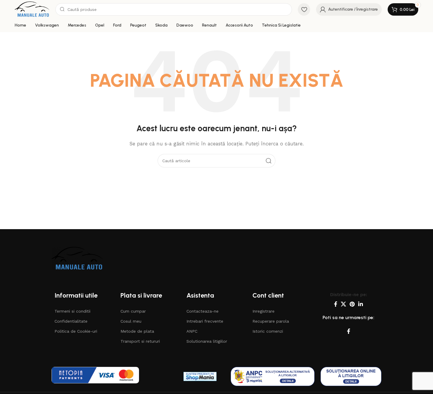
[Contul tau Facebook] (335, 304)
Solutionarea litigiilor (206, 341)
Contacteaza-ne (202, 311)
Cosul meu (130, 321)
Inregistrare (263, 311)
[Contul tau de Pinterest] (352, 304)
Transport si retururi (140, 341)
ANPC (191, 331)
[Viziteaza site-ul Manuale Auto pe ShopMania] (200, 376)
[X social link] (343, 304)
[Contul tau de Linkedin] (360, 304)
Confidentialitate (70, 321)
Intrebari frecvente (204, 321)
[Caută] (268, 161)
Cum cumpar (133, 311)
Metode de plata (137, 331)
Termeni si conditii (72, 311)
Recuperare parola (270, 321)
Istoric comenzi (267, 331)
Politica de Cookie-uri (75, 331)
